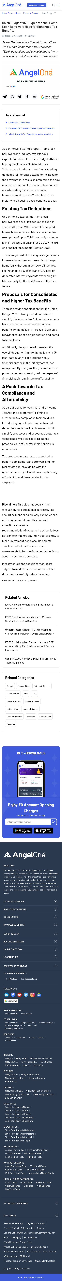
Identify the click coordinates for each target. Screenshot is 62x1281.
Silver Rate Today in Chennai (18, 1137)
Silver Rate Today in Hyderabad (19, 1130)
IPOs (34, 693)
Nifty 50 (9, 1058)
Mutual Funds (12, 709)
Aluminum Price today (37, 1149)
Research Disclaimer (13, 1223)
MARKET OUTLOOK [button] (13, 949)
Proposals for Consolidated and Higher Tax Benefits (32, 128)
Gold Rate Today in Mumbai (18, 1107)
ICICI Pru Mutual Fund (15, 1173)
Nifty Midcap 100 (29, 1061)
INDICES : (8, 1055)
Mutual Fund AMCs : (14, 1162)
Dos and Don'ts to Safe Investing (19, 1228)
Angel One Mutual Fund (15, 1166)
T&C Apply (16, 1237)
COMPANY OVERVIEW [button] (14, 901)
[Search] (53, 5)
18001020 (13, 979)
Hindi (26, 693)
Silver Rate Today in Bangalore (19, 1133)
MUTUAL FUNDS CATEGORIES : (19, 1179)
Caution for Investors (45, 1260)
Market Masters (13, 701)
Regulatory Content (35, 1223)
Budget (10, 686)
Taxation (11, 724)
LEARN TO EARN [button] (11, 934)
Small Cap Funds (43, 1182)
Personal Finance (30, 709)
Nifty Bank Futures (30, 1074)
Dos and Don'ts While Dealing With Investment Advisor (29, 1232)
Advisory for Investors (14, 1251)
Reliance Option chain (43, 1094)
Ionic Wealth (26, 1013)
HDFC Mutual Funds (35, 1169)
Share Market (45, 716)
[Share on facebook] (27, 97)
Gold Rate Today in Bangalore (19, 1120)
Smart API (32, 1025)
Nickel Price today (33, 1153)
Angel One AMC (11, 1013)
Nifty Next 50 (11, 1061)
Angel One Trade (28, 1022)
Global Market (13, 693)
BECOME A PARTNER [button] (14, 941)
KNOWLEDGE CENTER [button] (14, 924)
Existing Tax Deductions (19, 122)
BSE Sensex (46, 1061)
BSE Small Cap (12, 1065)
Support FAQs (31, 979)
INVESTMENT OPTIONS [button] (15, 909)
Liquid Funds (26, 1182)
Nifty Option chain (14, 1090)
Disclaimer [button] (10, 1215)
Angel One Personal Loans (16, 1247)
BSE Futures (11, 1081)
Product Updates (14, 716)
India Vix (26, 1065)
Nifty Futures (11, 1074)
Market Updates (32, 701)
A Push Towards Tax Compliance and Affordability (31, 134)
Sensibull (9, 1037)
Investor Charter (38, 1247)
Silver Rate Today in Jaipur (17, 1140)
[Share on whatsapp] (12, 97)
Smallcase (20, 1037)
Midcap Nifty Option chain (17, 1094)
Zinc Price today (13, 1153)
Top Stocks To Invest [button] (15, 966)
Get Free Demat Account (31, 1277)
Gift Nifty (38, 1065)
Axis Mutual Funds (13, 1169)
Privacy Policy (30, 1237)
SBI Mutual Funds (38, 1166)
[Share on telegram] (4, 97)
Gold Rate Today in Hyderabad (19, 1117)
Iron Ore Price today (14, 1156)
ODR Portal (25, 1256)
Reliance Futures (37, 1078)
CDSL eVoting (49, 1251)
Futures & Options (42, 686)
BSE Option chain (13, 1097)
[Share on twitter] (19, 97)
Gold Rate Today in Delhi (16, 1110)
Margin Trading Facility (15, 1025)
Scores (40, 1228)
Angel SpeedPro (46, 1022)
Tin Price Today (34, 1156)
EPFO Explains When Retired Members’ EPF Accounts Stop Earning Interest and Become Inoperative (29, 646)
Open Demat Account (37, 5)
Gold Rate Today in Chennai (18, 1113)
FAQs (6, 1237)
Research (31, 716)
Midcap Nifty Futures (15, 1078)
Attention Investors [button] (16, 1203)
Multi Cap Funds (12, 1189)
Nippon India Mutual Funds (41, 1173)
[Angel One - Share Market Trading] (11, 5)
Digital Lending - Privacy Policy (18, 1242)
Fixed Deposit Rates (14, 1028)
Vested (41, 1037)
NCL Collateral (33, 1251)
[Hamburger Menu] (58, 5)
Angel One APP (11, 1022)
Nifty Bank (21, 1058)
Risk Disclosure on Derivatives (18, 1260)
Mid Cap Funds (43, 1185)
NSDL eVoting (10, 1256)
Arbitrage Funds (12, 1185)
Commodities (23, 686)
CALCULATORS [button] (11, 917)
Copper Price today (14, 1149)
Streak (32, 1037)
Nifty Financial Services (41, 1058)
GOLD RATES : (10, 1103)
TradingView (10, 1040)
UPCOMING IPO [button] (11, 957)
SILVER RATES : (11, 1126)
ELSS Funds (11, 1182)
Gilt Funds (28, 1185)
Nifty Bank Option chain (37, 1090)
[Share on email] (34, 97)
